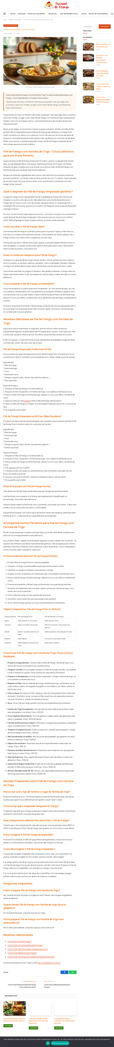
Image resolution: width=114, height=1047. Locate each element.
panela (27, 401)
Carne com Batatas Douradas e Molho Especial (103, 99)
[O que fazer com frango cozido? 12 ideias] (88, 86)
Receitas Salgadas (36, 14)
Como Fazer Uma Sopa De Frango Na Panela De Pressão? (31, 956)
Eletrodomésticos (69, 14)
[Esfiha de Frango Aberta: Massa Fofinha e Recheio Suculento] (40, 1008)
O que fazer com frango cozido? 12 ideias (103, 86)
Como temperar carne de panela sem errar (102, 73)
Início (13, 14)
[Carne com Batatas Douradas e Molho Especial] (88, 99)
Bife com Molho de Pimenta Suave (103, 45)
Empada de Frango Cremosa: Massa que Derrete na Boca (14, 1019)
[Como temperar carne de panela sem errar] (88, 73)
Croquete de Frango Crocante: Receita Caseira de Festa (64, 1020)
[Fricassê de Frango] (57, 5)
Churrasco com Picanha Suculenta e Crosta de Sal (102, 59)
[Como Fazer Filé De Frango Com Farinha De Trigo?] (40, 61)
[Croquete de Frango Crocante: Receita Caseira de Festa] (65, 1008)
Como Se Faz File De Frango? (19, 941)
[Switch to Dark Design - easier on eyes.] (112, 14)
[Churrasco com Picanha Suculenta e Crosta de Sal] (88, 57)
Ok (48, 1043)
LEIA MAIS (8, 1026)
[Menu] (4, 13)
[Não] (111, 1042)
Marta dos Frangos (8, 33)
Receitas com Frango (98, 14)
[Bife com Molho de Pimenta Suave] (88, 46)
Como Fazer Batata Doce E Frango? (22, 953)
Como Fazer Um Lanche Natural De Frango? (25, 945)
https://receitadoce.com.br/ (49, 963)
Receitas (53, 14)
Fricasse (22, 14)
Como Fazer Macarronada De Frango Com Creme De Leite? (22, 986)
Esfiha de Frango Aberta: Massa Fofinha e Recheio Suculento (38, 1020)
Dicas (83, 14)
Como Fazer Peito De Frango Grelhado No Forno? (28, 949)
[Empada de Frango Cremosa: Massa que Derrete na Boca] (14, 1008)
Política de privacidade (60, 1043)
